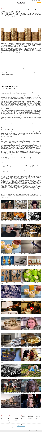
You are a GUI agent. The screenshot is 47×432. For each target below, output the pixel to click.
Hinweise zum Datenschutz (22, 427)
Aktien (15, 419)
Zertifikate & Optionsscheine (16, 420)
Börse (8, 416)
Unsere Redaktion (32, 427)
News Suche (38, 2)
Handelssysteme (16, 418)
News (5, 427)
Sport (8, 418)
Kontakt (7, 427)
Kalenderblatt (9, 422)
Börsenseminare (16, 421)
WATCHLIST (40, 0)
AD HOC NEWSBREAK (23, 416)
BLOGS (32, 0)
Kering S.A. (3, 8)
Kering (1, 8)
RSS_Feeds (22, 418)
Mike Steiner (36, 427)
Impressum (10, 427)
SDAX (1, 418)
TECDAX (1, 417)
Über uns (28, 427)
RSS (38, 0)
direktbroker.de (30, 418)
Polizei (8, 420)
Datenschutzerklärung (15, 427)
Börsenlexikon (22, 417)
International (9, 421)
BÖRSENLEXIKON (35, 0)
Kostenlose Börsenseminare (30, 417)
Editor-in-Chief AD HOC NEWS (17, 12)
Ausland (8, 419)
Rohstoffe (16, 417)
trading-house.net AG (30, 416)
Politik (8, 417)
